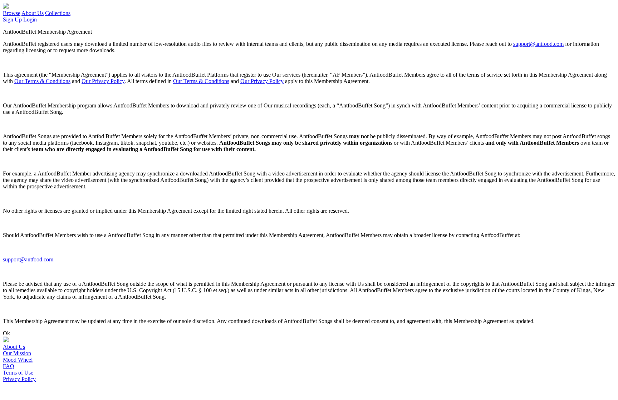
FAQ (8, 366)
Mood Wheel (18, 360)
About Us (32, 13)
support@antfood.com (538, 44)
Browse (11, 13)
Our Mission (17, 353)
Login (30, 19)
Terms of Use (18, 373)
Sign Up (12, 19)
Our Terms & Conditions (42, 81)
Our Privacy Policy (103, 81)
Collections (57, 13)
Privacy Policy (19, 379)
